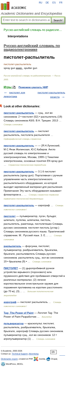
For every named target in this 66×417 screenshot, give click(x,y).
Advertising (33, 354)
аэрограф (10, 302)
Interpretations (18, 36)
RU (40, 2)
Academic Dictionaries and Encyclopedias (31, 13)
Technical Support (20, 354)
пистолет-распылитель (19, 112)
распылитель (12, 246)
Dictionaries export (9, 359)
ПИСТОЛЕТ (11, 268)
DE (47, 2)
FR (60, 2)
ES (54, 2)
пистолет (10, 216)
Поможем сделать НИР (33, 87)
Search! (58, 20)
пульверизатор (14, 323)
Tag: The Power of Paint (19, 312)
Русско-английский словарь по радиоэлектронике (33, 29)
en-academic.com (14, 6)
